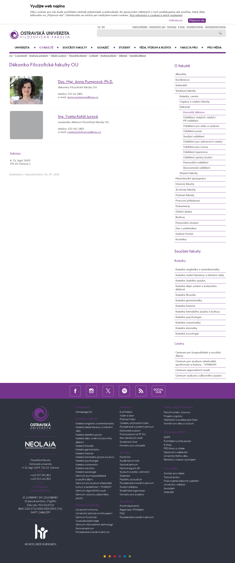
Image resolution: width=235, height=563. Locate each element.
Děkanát (123, 56)
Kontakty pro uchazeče (132, 445)
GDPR (167, 437)
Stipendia (125, 476)
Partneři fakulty (185, 195)
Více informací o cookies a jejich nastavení (155, 15)
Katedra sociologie (187, 333)
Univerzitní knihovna (87, 510)
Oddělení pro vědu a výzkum (201, 126)
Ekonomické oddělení (196, 168)
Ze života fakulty (186, 189)
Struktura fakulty (108, 56)
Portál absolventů (129, 506)
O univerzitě (21, 56)
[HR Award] (40, 534)
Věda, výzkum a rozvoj (157, 47)
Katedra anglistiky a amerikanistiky (198, 269)
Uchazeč (106, 47)
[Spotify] (124, 390)
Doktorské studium (130, 430)
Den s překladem (186, 228)
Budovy (180, 217)
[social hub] (158, 390)
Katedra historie (185, 306)
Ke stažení (169, 488)
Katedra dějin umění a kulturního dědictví (196, 288)
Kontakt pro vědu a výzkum (179, 423)
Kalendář (181, 85)
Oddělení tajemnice (195, 152)
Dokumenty (183, 206)
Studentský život (128, 442)
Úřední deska (184, 211)
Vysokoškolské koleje (87, 521)
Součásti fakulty (77, 47)
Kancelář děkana (138, 56)
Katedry (180, 261)
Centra (179, 344)
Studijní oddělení (193, 136)
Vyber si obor (127, 415)
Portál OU (125, 457)
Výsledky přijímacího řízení (134, 423)
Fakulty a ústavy (59, 56)
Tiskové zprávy (172, 477)
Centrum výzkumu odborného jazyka (199, 375)
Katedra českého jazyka (190, 280)
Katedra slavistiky (186, 328)
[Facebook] (75, 390)
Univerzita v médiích (174, 484)
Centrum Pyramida (86, 517)
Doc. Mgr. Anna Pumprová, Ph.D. (85, 82)
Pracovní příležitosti (188, 200)
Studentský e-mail (129, 461)
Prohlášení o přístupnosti (177, 441)
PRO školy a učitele (174, 448)
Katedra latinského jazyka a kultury (198, 311)
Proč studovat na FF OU (133, 434)
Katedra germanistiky (189, 300)
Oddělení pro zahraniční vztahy (203, 141)
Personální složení (187, 223)
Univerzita (25, 47)
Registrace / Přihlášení (132, 510)
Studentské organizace (132, 490)
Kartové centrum (85, 528)
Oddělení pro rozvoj (195, 147)
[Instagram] (91, 390)
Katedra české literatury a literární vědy (200, 275)
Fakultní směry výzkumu (177, 412)
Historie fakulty (185, 184)
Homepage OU (84, 412)
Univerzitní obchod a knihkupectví (94, 513)
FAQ (122, 513)
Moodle (171, 27)
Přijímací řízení (127, 419)
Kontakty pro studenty (132, 494)
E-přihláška (126, 412)
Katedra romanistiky (188, 322)
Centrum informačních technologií (94, 524)
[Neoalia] (40, 445)
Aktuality (181, 74)
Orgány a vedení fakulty (195, 101)
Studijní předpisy (129, 487)
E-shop (167, 445)
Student (127, 47)
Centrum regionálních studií (193, 370)
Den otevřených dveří (131, 438)
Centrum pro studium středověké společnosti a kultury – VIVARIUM (196, 363)
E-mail (181, 27)
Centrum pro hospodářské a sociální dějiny (198, 354)
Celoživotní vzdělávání (176, 452)
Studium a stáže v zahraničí (134, 472)
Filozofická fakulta (78, 56)
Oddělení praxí (192, 131)
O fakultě (49, 47)
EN (103, 27)
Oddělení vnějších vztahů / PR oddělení (199, 119)
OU (10, 56)
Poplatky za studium (131, 479)
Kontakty (181, 239)
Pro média (214, 47)
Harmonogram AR (130, 468)
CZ (98, 27)
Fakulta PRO (191, 47)
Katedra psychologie (188, 317)
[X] (108, 390)
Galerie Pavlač (185, 234)
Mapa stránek (139, 27)
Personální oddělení (195, 162)
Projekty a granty (173, 416)
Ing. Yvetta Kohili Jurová (78, 117)
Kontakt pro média (174, 473)
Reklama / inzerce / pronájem (180, 459)
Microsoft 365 (157, 27)
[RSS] (141, 390)
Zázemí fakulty (189, 173)
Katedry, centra (189, 96)
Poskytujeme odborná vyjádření (181, 481)
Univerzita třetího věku (176, 456)
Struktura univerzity (38, 56)
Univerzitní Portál (215, 27)
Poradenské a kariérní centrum (93, 532)
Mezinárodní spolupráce (191, 178)
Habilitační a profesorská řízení (181, 420)
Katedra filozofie (186, 295)
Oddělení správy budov (197, 157)
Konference (182, 79)
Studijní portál (195, 27)
